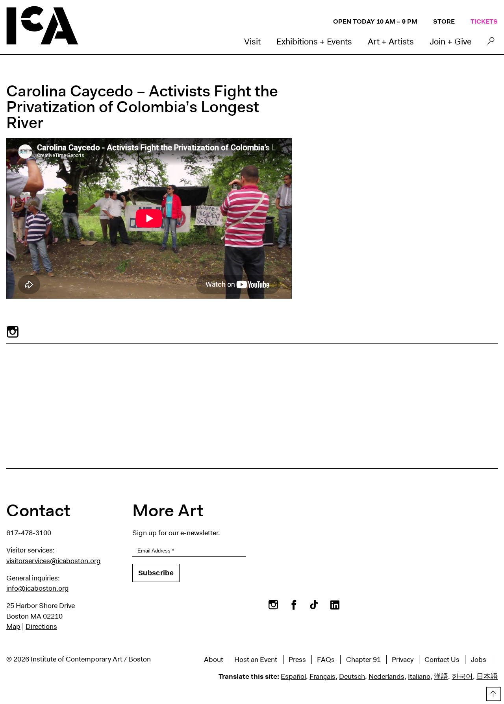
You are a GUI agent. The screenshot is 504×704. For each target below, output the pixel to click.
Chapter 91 (363, 659)
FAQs (326, 659)
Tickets (484, 21)
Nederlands (386, 676)
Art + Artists (391, 41)
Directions (41, 626)
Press (297, 659)
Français (322, 676)
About (213, 659)
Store (444, 21)
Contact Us (442, 659)
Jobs (478, 659)
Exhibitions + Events (314, 41)
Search (491, 43)
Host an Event (255, 659)
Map (13, 626)
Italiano (419, 676)
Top (492, 692)
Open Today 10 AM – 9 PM (375, 21)
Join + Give (451, 41)
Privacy (402, 659)
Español (293, 676)
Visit (252, 41)
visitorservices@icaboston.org (53, 560)
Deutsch (352, 676)
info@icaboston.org (37, 588)
